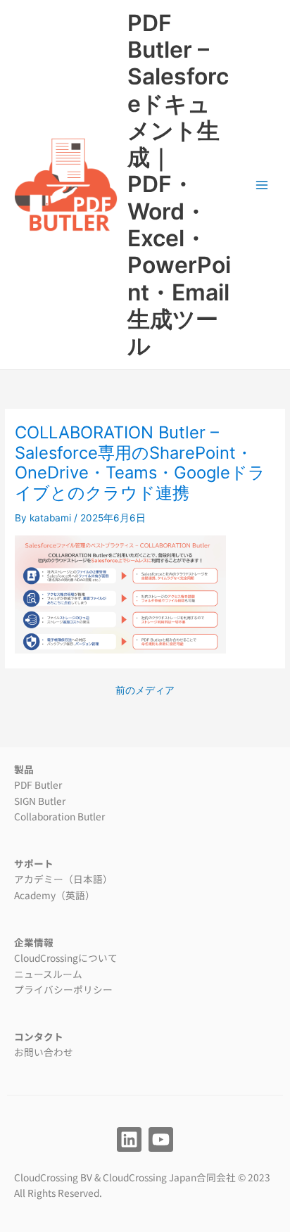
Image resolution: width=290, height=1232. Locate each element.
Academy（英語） (54, 895)
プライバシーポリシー (63, 989)
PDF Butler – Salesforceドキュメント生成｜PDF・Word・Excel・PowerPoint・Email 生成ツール (179, 184)
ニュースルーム (48, 974)
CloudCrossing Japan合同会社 (169, 1177)
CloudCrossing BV (53, 1177)
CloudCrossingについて (66, 958)
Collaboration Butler (59, 816)
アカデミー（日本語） (63, 879)
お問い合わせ (43, 1052)
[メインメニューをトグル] (262, 184)
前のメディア (145, 691)
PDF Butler (38, 784)
